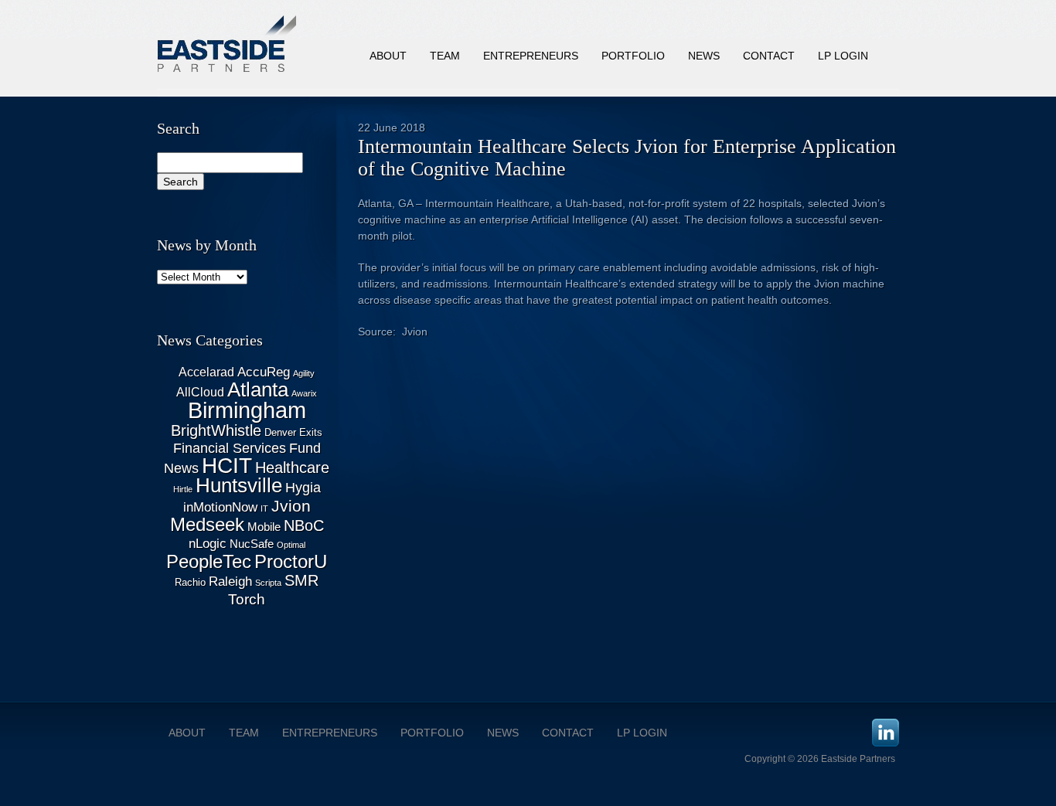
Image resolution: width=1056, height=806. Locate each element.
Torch (246, 599)
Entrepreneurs (530, 55)
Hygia (303, 487)
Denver (280, 432)
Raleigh (230, 581)
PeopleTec (208, 561)
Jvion (291, 506)
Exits (310, 432)
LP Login (843, 55)
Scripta (268, 582)
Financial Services (229, 448)
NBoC (304, 525)
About (388, 55)
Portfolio (633, 55)
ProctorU (290, 561)
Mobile (264, 527)
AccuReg (263, 372)
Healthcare (292, 467)
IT (264, 508)
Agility (304, 373)
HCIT (227, 466)
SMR (301, 580)
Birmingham (247, 410)
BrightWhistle (216, 430)
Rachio (190, 582)
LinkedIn (885, 732)
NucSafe (252, 544)
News (704, 55)
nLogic (208, 543)
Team (445, 55)
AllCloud (200, 392)
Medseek (207, 525)
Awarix (304, 393)
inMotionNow (220, 507)
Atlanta (257, 389)
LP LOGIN (642, 732)
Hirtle (182, 489)
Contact (769, 55)
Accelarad (206, 372)
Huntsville (239, 485)
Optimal (291, 544)
